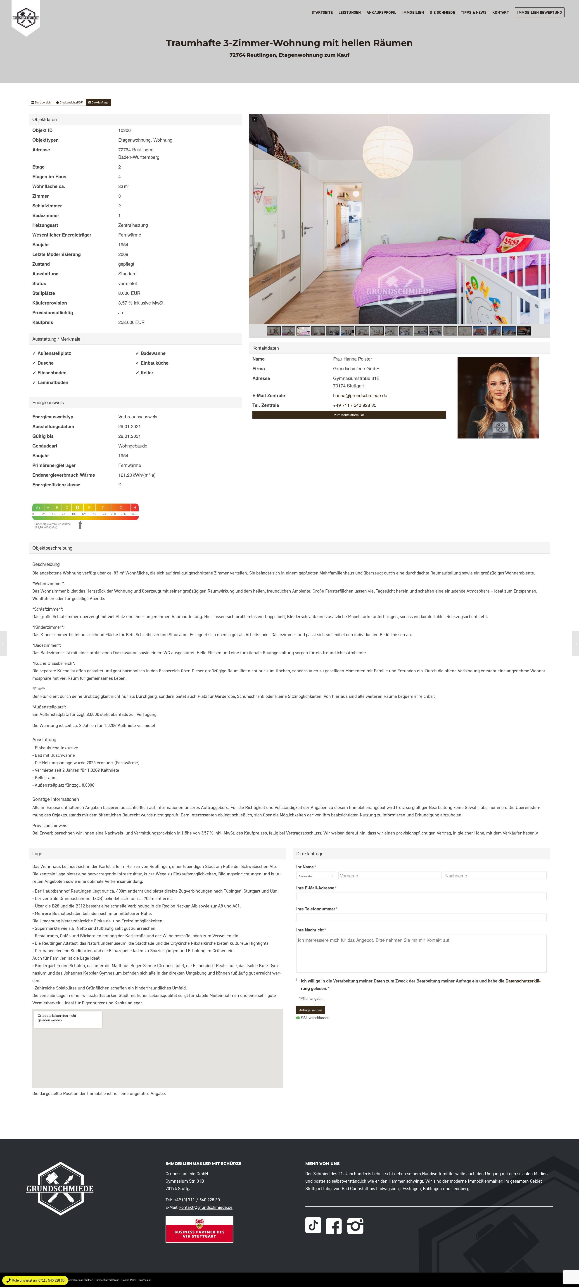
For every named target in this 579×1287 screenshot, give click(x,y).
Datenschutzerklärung (107, 1280)
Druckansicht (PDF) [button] (71, 102)
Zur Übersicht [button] (42, 102)
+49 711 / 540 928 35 (354, 405)
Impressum (145, 1280)
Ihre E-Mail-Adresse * (316, 888)
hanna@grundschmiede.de (360, 395)
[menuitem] (322, 12)
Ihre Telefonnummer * (316, 909)
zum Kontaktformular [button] (349, 415)
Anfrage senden (310, 1010)
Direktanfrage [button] (99, 102)
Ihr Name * (306, 867)
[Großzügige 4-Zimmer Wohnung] (3, 643)
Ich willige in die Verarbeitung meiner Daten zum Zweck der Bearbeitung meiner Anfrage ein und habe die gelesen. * (421, 984)
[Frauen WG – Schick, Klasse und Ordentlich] (575, 643)
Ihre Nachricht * (311, 930)
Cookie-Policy (129, 1280)
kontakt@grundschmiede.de (206, 1207)
